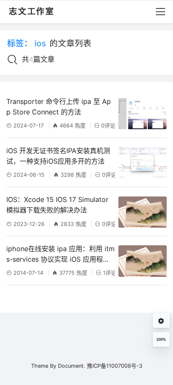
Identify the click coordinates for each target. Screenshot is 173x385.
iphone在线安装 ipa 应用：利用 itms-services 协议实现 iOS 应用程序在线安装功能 (60, 254)
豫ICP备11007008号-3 (114, 366)
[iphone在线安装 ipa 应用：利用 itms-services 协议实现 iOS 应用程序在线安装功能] (142, 260)
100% (161, 339)
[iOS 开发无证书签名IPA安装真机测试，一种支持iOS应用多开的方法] (142, 162)
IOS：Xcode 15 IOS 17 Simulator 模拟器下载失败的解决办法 (57, 204)
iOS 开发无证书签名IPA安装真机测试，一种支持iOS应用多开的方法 (58, 155)
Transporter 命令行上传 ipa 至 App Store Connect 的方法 (58, 106)
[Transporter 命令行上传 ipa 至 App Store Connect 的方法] (142, 113)
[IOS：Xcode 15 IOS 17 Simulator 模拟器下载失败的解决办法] (142, 212)
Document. (71, 366)
